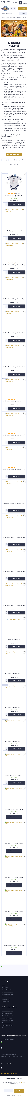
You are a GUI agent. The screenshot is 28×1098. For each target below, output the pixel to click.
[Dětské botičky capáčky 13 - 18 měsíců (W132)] (14, 320)
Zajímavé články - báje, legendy (8, 1025)
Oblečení (7, 17)
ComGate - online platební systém (8, 1039)
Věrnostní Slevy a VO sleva (7, 994)
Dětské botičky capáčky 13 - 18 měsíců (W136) (14, 401)
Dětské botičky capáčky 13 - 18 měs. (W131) (14, 231)
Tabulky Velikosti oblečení (7, 1018)
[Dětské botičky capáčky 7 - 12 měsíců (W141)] (14, 558)
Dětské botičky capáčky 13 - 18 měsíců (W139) (14, 435)
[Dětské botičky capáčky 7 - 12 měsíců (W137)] (14, 490)
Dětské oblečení (13, 17)
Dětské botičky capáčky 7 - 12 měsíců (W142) (14, 605)
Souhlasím (19, 1091)
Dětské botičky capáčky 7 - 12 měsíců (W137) (14, 503)
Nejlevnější (12, 159)
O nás (3, 984)
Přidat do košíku (16, 204)
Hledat (23, 13)
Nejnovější (5, 159)
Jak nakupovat (5, 987)
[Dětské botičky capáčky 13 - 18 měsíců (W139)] (14, 422)
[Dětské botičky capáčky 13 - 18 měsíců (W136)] (14, 388)
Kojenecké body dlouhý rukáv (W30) (14, 911)
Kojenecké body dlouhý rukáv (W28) (14, 843)
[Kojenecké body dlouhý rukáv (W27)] (14, 796)
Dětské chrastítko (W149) (14, 639)
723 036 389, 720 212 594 (5, 2)
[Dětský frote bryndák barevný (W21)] (14, 660)
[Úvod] (5, 8)
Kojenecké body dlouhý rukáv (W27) (14, 809)
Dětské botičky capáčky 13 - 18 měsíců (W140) (14, 469)
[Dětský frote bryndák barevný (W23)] (14, 728)
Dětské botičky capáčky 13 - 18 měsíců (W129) (14, 265)
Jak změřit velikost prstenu (7, 1013)
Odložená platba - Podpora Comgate (11, 1056)
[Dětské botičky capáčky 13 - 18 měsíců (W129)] (14, 252)
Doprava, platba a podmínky (7, 989)
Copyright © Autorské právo (7, 992)
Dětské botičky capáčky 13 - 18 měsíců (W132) (14, 333)
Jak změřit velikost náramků (7, 1015)
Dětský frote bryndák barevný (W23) (14, 741)
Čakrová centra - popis (6, 1022)
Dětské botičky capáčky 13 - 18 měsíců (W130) (14, 299)
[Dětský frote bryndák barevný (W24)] (14, 762)
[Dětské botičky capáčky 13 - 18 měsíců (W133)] (14, 354)
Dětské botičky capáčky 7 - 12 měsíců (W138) (14, 537)
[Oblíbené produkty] (11, 8)
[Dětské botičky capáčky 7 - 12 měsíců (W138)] (14, 524)
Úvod (3, 17)
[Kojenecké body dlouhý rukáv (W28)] (14, 830)
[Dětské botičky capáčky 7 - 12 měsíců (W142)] (14, 592)
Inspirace (4, 1027)
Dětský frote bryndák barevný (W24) (14, 775)
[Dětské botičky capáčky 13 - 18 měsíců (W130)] (14, 286)
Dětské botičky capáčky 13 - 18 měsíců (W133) (14, 367)
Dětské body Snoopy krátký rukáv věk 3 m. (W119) (14, 196)
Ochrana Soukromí (6, 996)
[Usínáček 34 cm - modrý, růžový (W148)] (14, 932)
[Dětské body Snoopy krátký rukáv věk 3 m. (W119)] (14, 182)
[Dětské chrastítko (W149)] (14, 626)
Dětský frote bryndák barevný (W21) (14, 673)
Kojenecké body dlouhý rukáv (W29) (14, 877)
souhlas (22, 1082)
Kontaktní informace (6, 999)
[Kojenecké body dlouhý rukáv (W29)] (14, 864)
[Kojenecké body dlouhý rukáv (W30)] (14, 898)
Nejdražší (20, 159)
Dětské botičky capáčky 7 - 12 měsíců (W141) (14, 571)
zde (20, 1095)
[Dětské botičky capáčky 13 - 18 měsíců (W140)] (14, 456)
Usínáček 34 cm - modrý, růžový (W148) (14, 945)
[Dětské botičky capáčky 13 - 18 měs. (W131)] (14, 218)
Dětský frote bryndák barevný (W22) (14, 707)
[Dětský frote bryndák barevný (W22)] (14, 694)
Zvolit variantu (14, 817)
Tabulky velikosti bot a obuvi (7, 1020)
